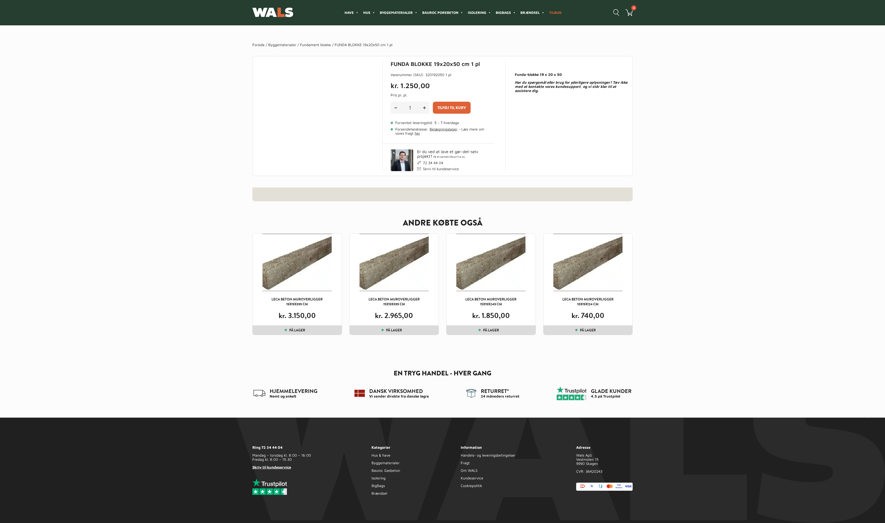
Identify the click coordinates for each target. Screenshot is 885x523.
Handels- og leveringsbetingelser (488, 455)
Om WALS (469, 470)
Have (349, 13)
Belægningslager (443, 129)
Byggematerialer (396, 13)
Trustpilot (611, 396)
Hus (366, 13)
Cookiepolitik (471, 486)
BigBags (378, 486)
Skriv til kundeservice (441, 169)
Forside (258, 45)
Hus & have (381, 455)
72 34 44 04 (433, 163)
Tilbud (555, 13)
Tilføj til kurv (451, 107)
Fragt (465, 463)
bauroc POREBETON (440, 13)
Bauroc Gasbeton (386, 470)
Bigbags (503, 13)
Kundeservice (472, 478)
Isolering (477, 13)
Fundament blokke (315, 45)
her (417, 133)
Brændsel (530, 13)
